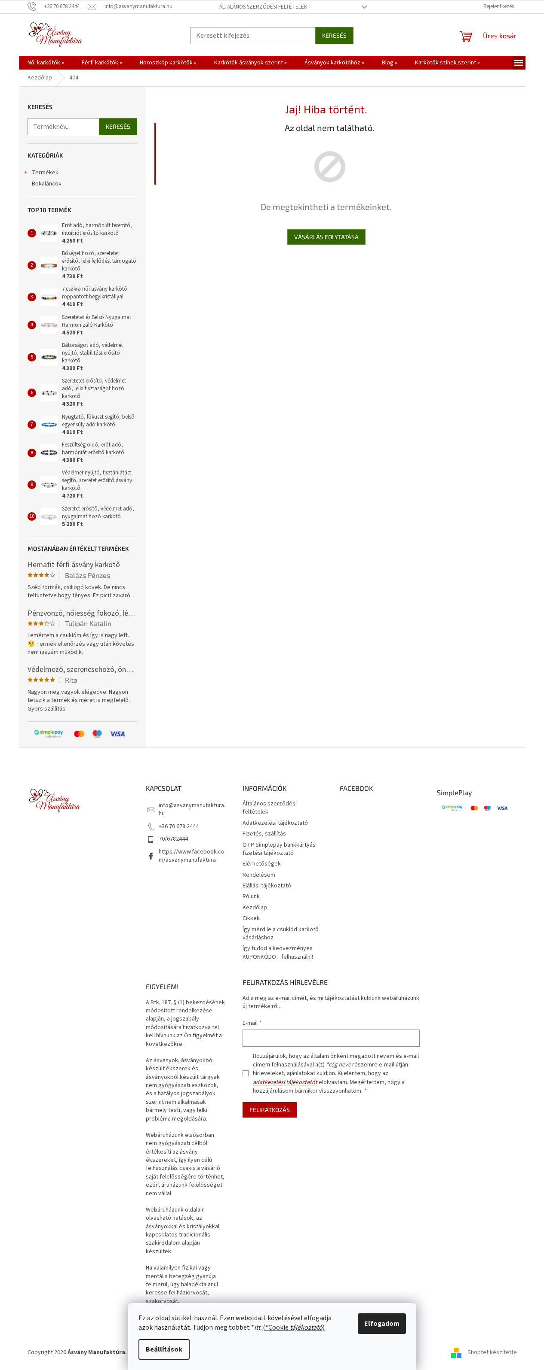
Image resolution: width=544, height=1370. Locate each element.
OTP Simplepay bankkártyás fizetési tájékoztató (279, 849)
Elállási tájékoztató (267, 885)
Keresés (334, 35)
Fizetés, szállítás (264, 833)
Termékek (45, 172)
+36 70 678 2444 (179, 826)
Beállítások (164, 1349)
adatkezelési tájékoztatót (285, 1082)
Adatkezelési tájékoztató (275, 823)
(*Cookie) (294, 1327)
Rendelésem (259, 875)
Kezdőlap (255, 907)
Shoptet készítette (492, 1352)
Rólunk (251, 896)
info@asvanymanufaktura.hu (192, 809)
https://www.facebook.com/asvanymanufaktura (191, 856)
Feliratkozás (269, 1109)
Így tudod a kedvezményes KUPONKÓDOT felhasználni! (278, 952)
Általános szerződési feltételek (263, 7)
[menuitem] (46, 63)
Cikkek (251, 918)
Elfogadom (382, 1323)
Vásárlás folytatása (326, 236)
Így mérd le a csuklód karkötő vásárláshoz (281, 933)
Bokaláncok (46, 183)
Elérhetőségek (262, 864)
